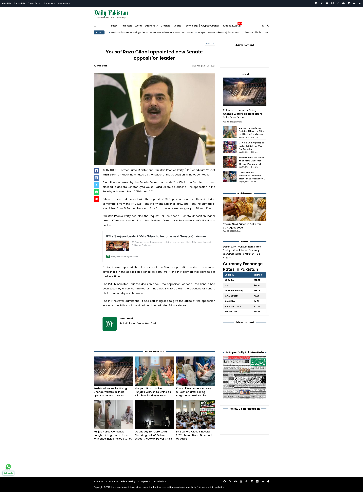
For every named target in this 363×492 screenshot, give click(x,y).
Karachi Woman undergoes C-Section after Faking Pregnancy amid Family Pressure (193, 394)
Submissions (64, 3)
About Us (6, 3)
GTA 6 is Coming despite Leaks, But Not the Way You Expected (251, 146)
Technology (191, 25)
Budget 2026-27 (231, 25)
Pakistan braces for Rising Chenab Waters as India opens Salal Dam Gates (125, 32)
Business (150, 25)
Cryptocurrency (210, 25)
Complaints (49, 3)
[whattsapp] (8, 466)
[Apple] (360, 3)
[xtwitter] (321, 3)
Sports (177, 25)
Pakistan (127, 25)
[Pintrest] (343, 3)
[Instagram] (332, 3)
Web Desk (102, 65)
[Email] (96, 199)
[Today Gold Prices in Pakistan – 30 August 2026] (244, 208)
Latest (115, 25)
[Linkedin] (349, 3)
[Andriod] (354, 3)
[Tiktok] (338, 3)
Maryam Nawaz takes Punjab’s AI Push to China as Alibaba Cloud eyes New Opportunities (220, 32)
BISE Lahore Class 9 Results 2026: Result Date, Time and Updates (194, 435)
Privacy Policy (34, 3)
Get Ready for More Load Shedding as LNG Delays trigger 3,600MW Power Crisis (153, 435)
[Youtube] (327, 3)
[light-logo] (111, 14)
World (138, 25)
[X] (96, 185)
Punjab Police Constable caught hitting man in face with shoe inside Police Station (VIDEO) (113, 437)
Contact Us (19, 3)
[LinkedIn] (96, 178)
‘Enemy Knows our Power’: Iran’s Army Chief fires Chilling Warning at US (252, 160)
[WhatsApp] (96, 192)
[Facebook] (316, 3)
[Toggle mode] (263, 26)
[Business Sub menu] (157, 26)
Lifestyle (165, 25)
